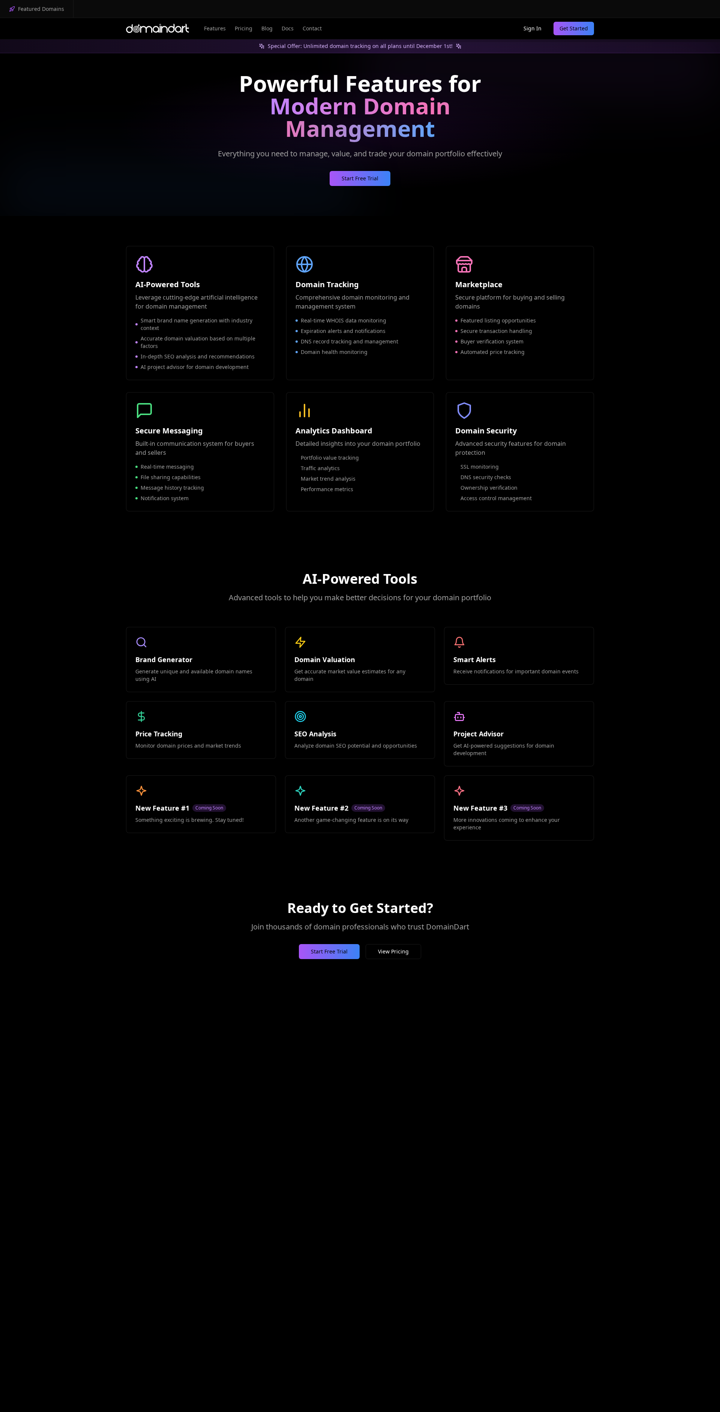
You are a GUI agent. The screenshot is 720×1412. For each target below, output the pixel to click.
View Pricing (393, 951)
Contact (312, 28)
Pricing (243, 28)
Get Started (574, 28)
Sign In (533, 28)
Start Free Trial (360, 178)
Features (215, 28)
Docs (288, 28)
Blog (267, 28)
